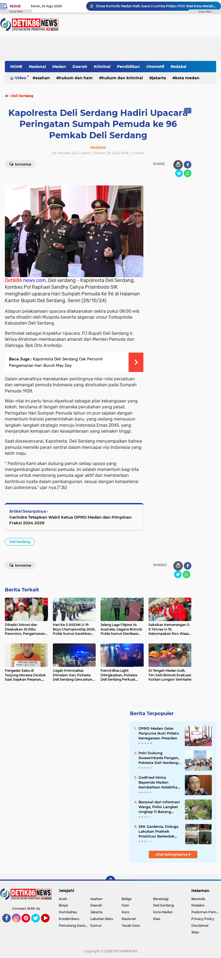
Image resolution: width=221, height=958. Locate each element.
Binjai (63, 905)
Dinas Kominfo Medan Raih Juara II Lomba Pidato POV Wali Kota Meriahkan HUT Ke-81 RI (156, 6)
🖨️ (178, 165)
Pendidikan (128, 66)
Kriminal (102, 66)
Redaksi (178, 66)
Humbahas (68, 912)
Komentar (23, 565)
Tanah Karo (131, 925)
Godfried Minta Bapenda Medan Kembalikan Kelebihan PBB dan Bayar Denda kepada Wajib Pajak (159, 782)
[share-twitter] (179, 173)
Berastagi (160, 899)
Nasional (37, 66)
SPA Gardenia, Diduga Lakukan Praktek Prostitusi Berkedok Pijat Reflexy (158, 831)
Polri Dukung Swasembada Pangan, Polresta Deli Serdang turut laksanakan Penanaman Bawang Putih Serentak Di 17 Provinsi (159, 758)
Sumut (96, 925)
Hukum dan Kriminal (122, 77)
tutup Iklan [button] (16, 11)
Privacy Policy (202, 919)
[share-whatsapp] (187, 173)
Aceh (63, 899)
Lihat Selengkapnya (172, 854)
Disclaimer (200, 925)
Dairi (125, 905)
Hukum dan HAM (76, 77)
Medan (59, 66)
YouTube (49, 924)
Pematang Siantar (73, 925)
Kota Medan (187, 77)
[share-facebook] (187, 164)
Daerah (79, 66)
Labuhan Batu (101, 919)
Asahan (42, 77)
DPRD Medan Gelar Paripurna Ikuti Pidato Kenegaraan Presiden (159, 733)
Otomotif (155, 66)
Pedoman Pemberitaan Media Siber (206, 912)
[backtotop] (110, 880)
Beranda (198, 899)
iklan (195, 932)
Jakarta (159, 77)
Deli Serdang (19, 542)
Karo (125, 912)
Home (15, 6)
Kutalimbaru (69, 919)
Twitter (38, 924)
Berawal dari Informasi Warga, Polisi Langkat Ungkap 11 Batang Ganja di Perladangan (159, 807)
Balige (127, 899)
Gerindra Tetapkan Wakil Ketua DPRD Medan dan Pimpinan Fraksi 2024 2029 (70, 520)
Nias (156, 919)
